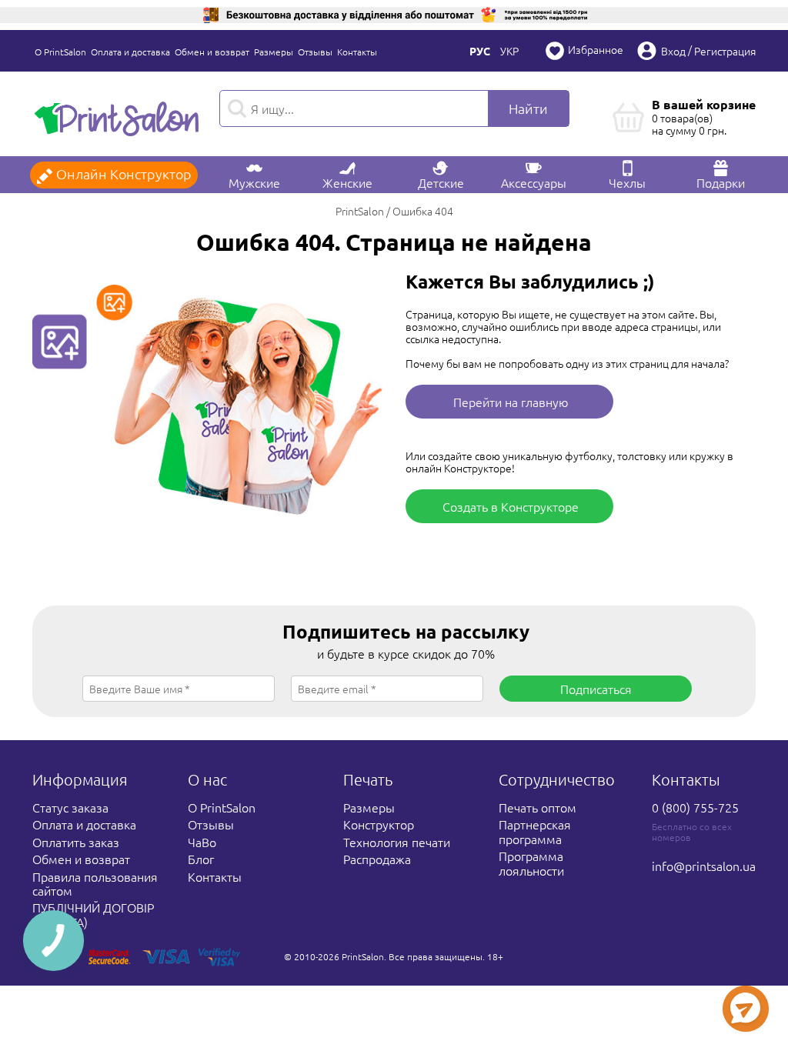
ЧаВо (202, 841)
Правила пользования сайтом (95, 883)
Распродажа (377, 858)
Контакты (357, 51)
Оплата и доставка (130, 51)
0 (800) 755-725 (695, 807)
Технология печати (396, 841)
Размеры (273, 51)
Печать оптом (537, 807)
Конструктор (378, 824)
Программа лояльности (531, 862)
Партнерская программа (535, 831)
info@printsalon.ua (704, 865)
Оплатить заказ (75, 841)
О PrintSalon (60, 51)
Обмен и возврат (212, 51)
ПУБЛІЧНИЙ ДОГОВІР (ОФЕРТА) (93, 914)
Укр (509, 50)
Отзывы (315, 51)
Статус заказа (70, 807)
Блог (201, 858)
